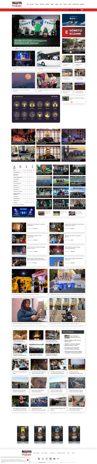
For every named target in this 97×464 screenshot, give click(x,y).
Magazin (82, 4)
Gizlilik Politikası (36, 452)
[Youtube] (54, 459)
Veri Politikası (52, 452)
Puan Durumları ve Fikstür (18, 204)
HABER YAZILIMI (42, 462)
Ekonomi (42, 4)
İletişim (73, 452)
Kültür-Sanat (75, 4)
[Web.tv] (82, 10)
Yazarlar (25, 9)
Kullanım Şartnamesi (61, 452)
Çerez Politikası (44, 452)
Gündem (32, 4)
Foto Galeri (30, 9)
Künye (68, 452)
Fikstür (41, 9)
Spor (61, 4)
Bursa (37, 4)
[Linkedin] (50, 459)
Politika (47, 4)
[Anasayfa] (28, 4)
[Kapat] (28, 460)
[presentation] (15, 434)
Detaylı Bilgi (22, 444)
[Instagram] (46, 459)
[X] (43, 459)
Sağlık (52, 4)
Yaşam (56, 4)
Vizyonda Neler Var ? (24, 420)
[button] (13, 48)
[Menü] (84, 10)
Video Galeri (36, 9)
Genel (69, 4)
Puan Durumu (46, 9)
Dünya (65, 4)
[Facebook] (39, 459)
